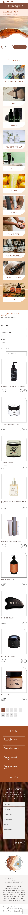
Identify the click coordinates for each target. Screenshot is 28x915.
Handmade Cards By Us (14, 82)
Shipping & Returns (19, 911)
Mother (14, 191)
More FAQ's (14, 777)
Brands (19, 878)
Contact (19, 882)
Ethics (7, 882)
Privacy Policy (7, 911)
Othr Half (14, 212)
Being (14, 103)
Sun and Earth (14, 234)
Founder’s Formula (14, 147)
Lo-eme (14, 169)
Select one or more (6, 329)
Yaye (14, 299)
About (13, 878)
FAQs (13, 882)
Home (7, 878)
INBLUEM (14, 125)
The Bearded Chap (14, 256)
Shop (14, 880)
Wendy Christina (14, 278)
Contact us (19, 843)
